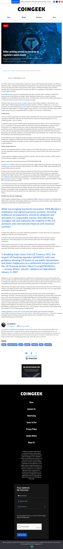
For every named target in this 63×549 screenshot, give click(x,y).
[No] (61, 544)
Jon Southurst (7, 58)
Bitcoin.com (20, 313)
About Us (31, 442)
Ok (32, 546)
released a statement (44, 199)
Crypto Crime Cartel (12, 344)
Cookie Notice (31, 435)
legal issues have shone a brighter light (19, 103)
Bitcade (24, 17)
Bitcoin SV (8, 164)
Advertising (31, 415)
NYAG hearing (8, 94)
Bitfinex (3, 344)
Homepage (5, 70)
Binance (13, 313)
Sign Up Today (22, 535)
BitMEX (7, 313)
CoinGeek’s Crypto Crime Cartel (15, 311)
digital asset (44, 189)
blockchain (22, 107)
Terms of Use (31, 422)
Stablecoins (34, 344)
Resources (39, 17)
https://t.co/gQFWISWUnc (41, 266)
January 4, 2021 (9, 272)
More (54, 17)
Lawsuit (20, 344)
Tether (14, 138)
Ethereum (46, 313)
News (8, 17)
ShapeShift (36, 313)
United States (48, 344)
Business (5, 25)
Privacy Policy (31, 429)
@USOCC (38, 257)
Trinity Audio (17, 78)
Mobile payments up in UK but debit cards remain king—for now (36, 1)
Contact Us (31, 409)
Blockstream (28, 313)
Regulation (27, 344)
